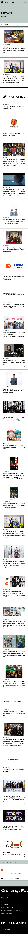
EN (21, 2)
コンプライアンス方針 (6, 913)
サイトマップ (4, 901)
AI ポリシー (4, 917)
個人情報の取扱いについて (8, 907)
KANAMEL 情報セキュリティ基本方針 (10, 910)
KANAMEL (7, 2)
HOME (20, 5)
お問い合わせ (4, 897)
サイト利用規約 (5, 904)
